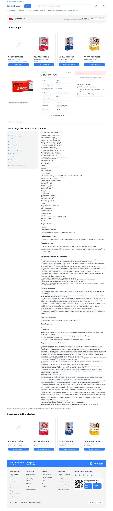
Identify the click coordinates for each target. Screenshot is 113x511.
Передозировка (12, 148)
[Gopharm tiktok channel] (95, 475)
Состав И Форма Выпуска (15, 136)
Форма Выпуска (12, 139)
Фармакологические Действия (17, 165)
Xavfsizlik (12, 497)
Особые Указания (13, 154)
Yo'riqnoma (11, 122)
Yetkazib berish (14, 482)
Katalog (28, 6)
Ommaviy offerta (14, 494)
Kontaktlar (61, 479)
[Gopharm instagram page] (83, 475)
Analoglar (19, 122)
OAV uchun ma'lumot (64, 482)
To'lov (11, 485)
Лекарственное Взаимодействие (17, 151)
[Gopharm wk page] (87, 475)
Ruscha (99, 502)
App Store (86, 486)
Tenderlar (29, 483)
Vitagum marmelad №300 (15, 59)
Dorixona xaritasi (15, 488)
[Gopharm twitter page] (99, 475)
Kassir (44, 480)
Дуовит (58, 82)
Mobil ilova (13, 479)
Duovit (58, 80)
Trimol (52, 6)
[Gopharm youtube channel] (91, 475)
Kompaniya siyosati (63, 485)
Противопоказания (13, 142)
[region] (22, 86)
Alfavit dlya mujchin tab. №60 (67, 59)
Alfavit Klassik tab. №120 (91, 59)
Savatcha (103, 7)
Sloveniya (59, 88)
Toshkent (91, 502)
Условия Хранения (13, 157)
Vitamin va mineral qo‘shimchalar (61, 106)
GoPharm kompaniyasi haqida (64, 475)
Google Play (96, 486)
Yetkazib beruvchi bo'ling (31, 475)
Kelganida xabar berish (97, 19)
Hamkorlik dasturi (31, 489)
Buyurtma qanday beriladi (15, 475)
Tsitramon (57, 6)
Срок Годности (12, 160)
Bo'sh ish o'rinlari (47, 474)
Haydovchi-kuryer (47, 477)
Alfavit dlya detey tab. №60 (41, 59)
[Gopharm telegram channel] (75, 475)
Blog (11, 491)
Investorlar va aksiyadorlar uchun (63, 488)
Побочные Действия (14, 145)
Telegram (30, 463)
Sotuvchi (44, 486)
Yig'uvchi (44, 483)
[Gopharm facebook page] (79, 475)
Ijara (27, 486)
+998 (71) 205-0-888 (17, 463)
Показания (11, 162)
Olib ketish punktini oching (31, 479)
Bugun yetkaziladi (20, 64)
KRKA (16, 19)
